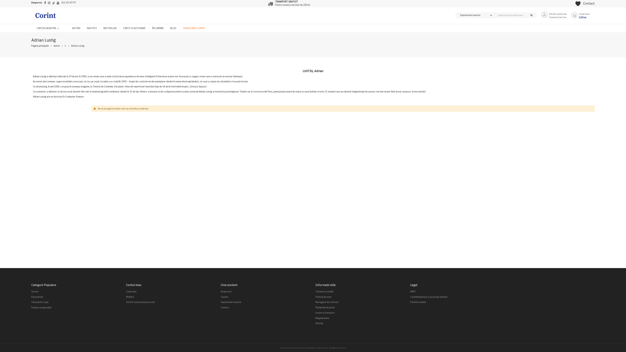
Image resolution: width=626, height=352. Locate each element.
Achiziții (319, 323)
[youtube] (59, 2)
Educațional (37, 296)
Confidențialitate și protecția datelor (429, 296)
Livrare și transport (325, 312)
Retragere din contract (327, 302)
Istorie (34, 291)
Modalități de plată (325, 307)
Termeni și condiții (324, 291)
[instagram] (50, 2)
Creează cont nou (557, 17)
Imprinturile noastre (231, 302)
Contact (589, 3)
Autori (57, 45)
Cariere (224, 296)
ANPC (413, 291)
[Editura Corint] (45, 17)
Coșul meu (131, 291)
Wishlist (130, 296)
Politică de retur (323, 296)
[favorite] (578, 2)
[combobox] (521, 15)
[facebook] (45, 2)
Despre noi (36, 2)
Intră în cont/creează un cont (140, 302)
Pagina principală (40, 45)
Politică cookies (418, 302)
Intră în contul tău (558, 14)
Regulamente (322, 318)
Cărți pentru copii (39, 302)
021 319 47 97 (68, 2)
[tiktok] (54, 2)
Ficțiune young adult (41, 307)
